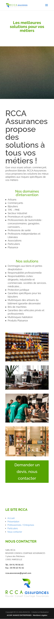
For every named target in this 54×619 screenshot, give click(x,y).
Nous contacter (14, 532)
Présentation (13, 521)
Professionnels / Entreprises (20, 525)
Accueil (11, 518)
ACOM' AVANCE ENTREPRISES (19, 615)
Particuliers (12, 528)
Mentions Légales (40, 615)
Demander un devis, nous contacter (27, 472)
